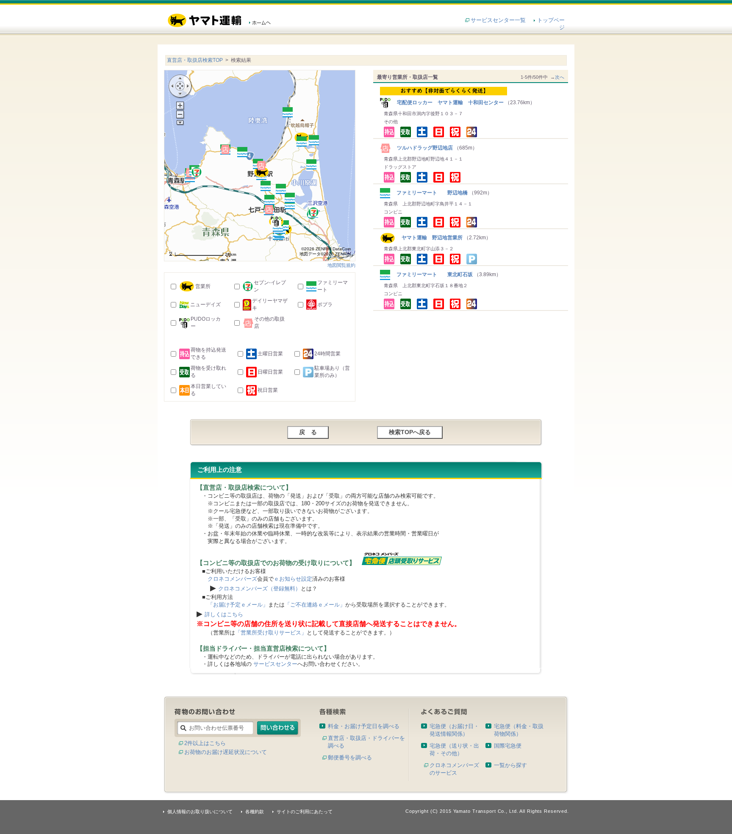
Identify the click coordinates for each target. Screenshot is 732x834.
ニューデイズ (205, 305)
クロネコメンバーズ (232, 579)
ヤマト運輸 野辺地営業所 (429, 238)
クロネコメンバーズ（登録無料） (259, 588)
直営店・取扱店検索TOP (195, 60)
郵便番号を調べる (350, 757)
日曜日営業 (270, 372)
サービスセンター (275, 664)
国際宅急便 (507, 746)
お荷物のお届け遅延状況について (225, 752)
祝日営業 (268, 390)
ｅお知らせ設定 (293, 579)
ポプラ (325, 305)
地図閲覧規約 (341, 265)
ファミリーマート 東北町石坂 (432, 274)
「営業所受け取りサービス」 (271, 632)
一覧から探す (510, 765)
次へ (559, 77)
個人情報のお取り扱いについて (200, 811)
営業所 (203, 286)
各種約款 (254, 811)
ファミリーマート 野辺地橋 (429, 193)
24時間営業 (327, 354)
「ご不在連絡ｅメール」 (315, 604)
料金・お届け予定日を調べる (363, 726)
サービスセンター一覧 (498, 20)
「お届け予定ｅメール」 (238, 604)
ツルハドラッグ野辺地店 (422, 148)
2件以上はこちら (205, 743)
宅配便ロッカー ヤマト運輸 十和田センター (448, 102)
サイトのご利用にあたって (305, 811)
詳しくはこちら (224, 614)
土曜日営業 (270, 354)
